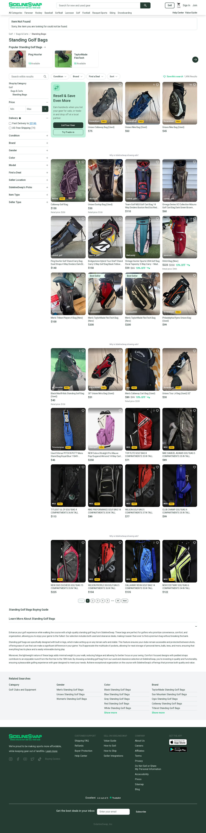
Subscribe (141, 812)
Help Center (178, 12)
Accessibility (142, 774)
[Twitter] (32, 759)
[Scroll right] (195, 60)
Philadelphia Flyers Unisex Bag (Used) (176, 319)
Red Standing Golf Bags (116, 703)
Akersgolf (93, 447)
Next (125, 601)
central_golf (131, 199)
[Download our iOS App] (180, 741)
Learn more (51, 751)
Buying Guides (52, 758)
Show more (110, 712)
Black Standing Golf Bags (117, 689)
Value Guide (191, 12)
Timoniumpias (58, 447)
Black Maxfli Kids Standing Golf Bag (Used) (67, 395)
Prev (81, 601)
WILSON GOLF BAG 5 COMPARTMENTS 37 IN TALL (139, 511)
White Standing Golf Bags (117, 708)
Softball (59, 13)
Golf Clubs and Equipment (22, 689)
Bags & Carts (22, 34)
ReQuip (55, 199)
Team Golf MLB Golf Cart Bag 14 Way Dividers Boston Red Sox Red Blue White (141, 206)
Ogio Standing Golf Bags (165, 698)
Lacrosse (69, 13)
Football (86, 13)
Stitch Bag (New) (170, 261)
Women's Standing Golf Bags (72, 698)
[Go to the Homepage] (25, 5)
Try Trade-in (68, 132)
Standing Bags (39, 34)
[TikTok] (39, 759)
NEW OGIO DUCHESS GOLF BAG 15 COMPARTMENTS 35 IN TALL (67, 586)
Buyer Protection (83, 750)
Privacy (139, 761)
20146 (33, 123)
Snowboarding (125, 13)
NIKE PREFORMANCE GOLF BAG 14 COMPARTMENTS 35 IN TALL (104, 511)
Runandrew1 (94, 121)
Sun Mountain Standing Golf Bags (169, 694)
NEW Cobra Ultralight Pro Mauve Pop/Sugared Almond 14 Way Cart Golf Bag (104, 455)
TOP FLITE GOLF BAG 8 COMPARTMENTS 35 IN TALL (139, 454)
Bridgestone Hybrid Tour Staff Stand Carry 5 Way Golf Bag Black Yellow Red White (105, 263)
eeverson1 (168, 255)
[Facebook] (18, 759)
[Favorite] (120, 84)
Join (195, 5)
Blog (137, 789)
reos (128, 387)
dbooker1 (93, 199)
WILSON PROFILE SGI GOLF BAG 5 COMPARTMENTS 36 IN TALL (103, 586)
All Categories (15, 13)
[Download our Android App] (183, 749)
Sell (170, 5)
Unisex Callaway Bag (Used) (101, 127)
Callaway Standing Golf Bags (167, 703)
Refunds (79, 745)
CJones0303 (57, 312)
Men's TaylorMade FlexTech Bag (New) (103, 319)
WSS (128, 447)
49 (118, 601)
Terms (138, 755)
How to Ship (110, 750)
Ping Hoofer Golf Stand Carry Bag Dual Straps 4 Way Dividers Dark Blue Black (68, 263)
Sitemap (139, 784)
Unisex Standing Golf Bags (71, 694)
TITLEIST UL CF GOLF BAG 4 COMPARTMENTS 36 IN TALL (64, 511)
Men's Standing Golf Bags (70, 689)
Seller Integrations (113, 755)
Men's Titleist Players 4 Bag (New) (67, 318)
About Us (140, 740)
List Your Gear (68, 125)
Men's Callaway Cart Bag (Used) (140, 393)
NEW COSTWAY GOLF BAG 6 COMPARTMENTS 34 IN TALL (176, 586)
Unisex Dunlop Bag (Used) (100, 204)
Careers (139, 745)
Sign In (186, 5)
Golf (78, 13)
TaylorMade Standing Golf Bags (168, 689)
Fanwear (29, 13)
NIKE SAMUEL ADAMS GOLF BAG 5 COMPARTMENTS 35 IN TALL (178, 454)
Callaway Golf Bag (59, 204)
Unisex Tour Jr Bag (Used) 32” (176, 393)
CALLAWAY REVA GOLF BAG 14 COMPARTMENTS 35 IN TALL (140, 586)
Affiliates (139, 750)
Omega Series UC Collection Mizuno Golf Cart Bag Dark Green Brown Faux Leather (179, 206)
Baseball (49, 13)
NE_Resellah (57, 387)
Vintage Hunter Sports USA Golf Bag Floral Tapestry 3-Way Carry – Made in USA (142, 263)
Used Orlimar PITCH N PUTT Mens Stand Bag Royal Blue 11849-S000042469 (67, 455)
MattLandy (130, 255)
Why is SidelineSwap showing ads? (123, 155)
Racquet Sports (99, 13)
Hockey (38, 13)
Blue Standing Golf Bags (117, 694)
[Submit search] (145, 5)
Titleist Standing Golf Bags (166, 708)
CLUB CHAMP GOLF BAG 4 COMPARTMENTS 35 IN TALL (176, 511)
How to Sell (110, 745)
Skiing (112, 13)
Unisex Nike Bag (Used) (136, 127)
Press (138, 779)
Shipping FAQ (82, 740)
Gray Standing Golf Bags (117, 698)
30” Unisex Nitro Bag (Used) (101, 393)
